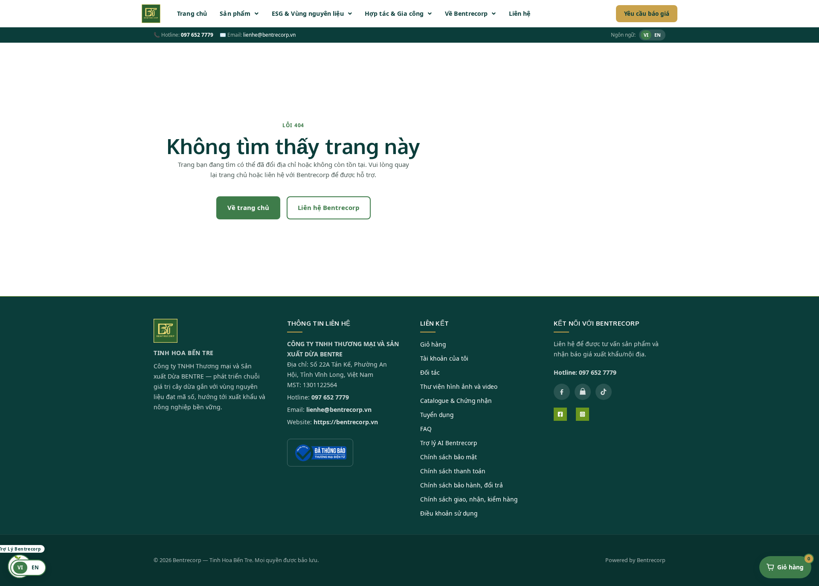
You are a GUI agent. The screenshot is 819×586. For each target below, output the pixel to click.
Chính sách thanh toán (452, 471)
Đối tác (430, 372)
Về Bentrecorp (466, 13)
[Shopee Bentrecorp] (583, 392)
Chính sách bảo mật (448, 457)
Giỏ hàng (433, 344)
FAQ (426, 429)
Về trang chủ (248, 207)
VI (646, 35)
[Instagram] (582, 414)
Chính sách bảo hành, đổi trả (461, 485)
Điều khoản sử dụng (448, 513)
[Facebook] (560, 414)
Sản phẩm (235, 13)
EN (657, 35)
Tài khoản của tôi (444, 358)
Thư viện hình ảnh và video (458, 386)
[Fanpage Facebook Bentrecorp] (562, 392)
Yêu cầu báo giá (646, 13)
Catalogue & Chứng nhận (456, 400)
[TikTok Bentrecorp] (603, 392)
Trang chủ (192, 13)
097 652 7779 (197, 34)
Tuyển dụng (436, 415)
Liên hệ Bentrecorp (329, 207)
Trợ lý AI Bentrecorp (448, 443)
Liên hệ (520, 13)
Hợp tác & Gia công (394, 13)
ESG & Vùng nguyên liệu (308, 13)
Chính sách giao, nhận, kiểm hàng (468, 499)
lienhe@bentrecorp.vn (269, 34)
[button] (239, 13)
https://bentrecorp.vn (346, 422)
